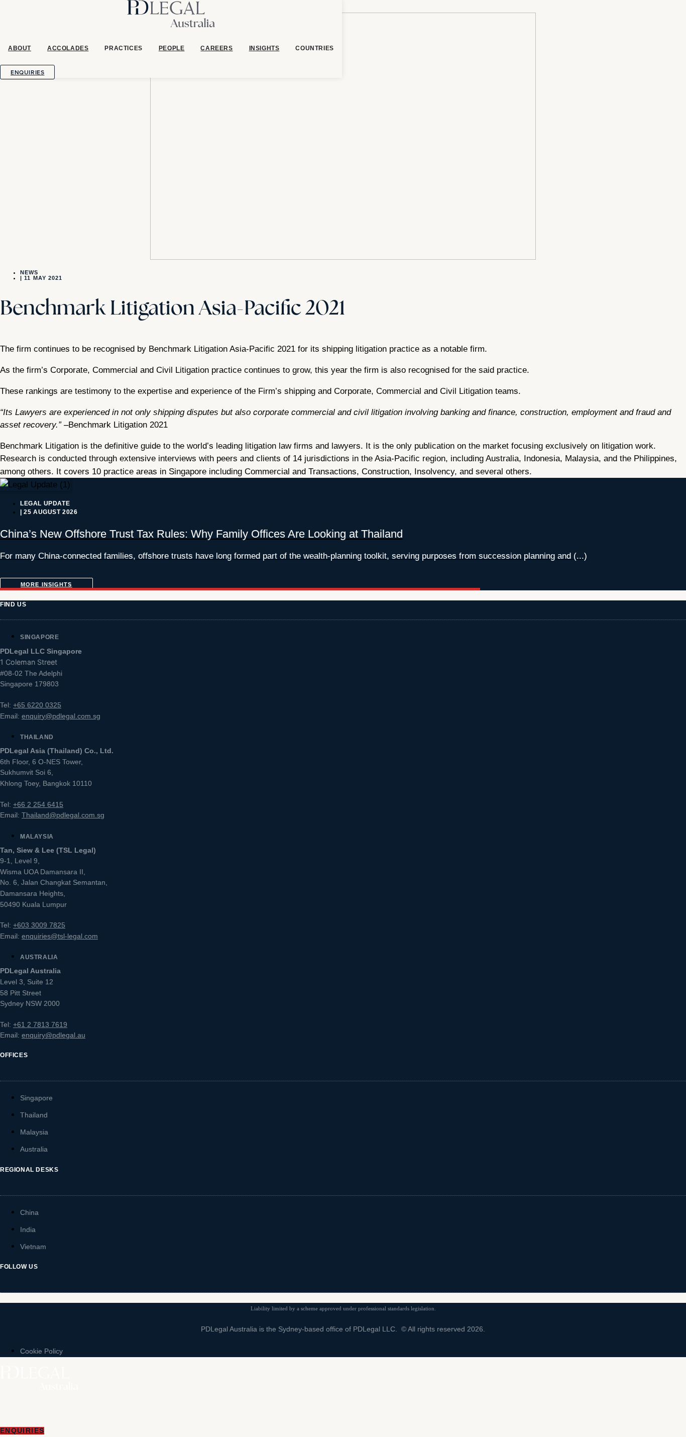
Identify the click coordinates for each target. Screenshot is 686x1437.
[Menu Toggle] (342, 1409)
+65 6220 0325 (37, 705)
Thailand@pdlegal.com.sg (63, 815)
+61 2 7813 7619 (40, 1024)
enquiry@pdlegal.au (53, 1035)
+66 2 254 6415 (38, 804)
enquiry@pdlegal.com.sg (61, 716)
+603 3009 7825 (39, 925)
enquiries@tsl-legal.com (60, 936)
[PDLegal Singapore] (171, 18)
